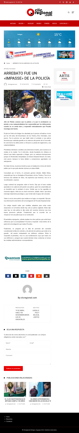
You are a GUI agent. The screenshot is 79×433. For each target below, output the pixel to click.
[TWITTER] (16, 276)
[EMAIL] (47, 276)
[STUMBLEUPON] (39, 276)
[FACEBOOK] (8, 276)
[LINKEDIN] (23, 276)
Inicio (8, 417)
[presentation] (6, 393)
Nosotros (9, 419)
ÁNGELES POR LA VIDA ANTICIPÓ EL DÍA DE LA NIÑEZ (40, 400)
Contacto (9, 421)
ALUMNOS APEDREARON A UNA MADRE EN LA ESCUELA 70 (15, 400)
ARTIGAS (6, 68)
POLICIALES (12, 68)
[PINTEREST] (31, 276)
